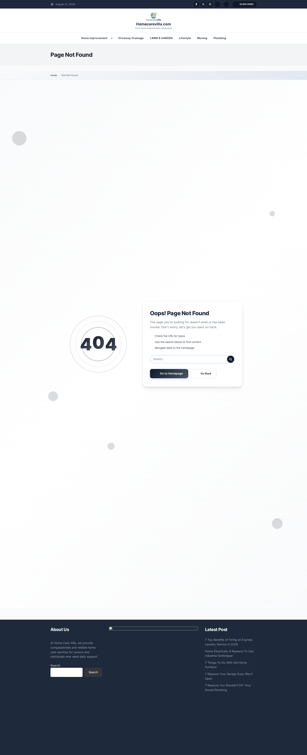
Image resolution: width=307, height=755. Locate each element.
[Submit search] (230, 359)
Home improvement (94, 38)
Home (53, 75)
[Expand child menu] (112, 38)
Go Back (206, 373)
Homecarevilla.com (153, 24)
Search (55, 665)
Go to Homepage (171, 373)
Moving (202, 38)
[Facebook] (196, 4)
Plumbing (220, 38)
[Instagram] (210, 4)
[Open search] (217, 4)
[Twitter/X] (203, 4)
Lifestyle (185, 38)
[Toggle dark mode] (226, 4)
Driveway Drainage (131, 38)
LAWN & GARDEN (161, 38)
